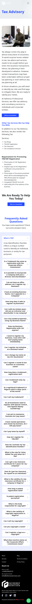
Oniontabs (21, 599)
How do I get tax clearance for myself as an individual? (15, 472)
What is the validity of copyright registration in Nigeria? (15, 513)
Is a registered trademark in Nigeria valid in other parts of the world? (15, 389)
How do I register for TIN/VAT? (15, 438)
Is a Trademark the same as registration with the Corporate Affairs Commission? (15, 264)
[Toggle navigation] (28, 3)
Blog (18, 555)
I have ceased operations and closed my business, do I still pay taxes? (15, 424)
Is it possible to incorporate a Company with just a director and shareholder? (15, 275)
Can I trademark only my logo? (15, 381)
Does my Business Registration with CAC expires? (15, 328)
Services (4, 559)
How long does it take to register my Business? (15, 302)
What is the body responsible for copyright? (15, 505)
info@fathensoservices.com (11, 576)
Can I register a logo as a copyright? (15, 533)
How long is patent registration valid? (15, 489)
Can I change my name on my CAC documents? (15, 356)
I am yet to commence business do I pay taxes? (15, 415)
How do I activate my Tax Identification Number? (15, 446)
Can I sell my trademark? (14, 397)
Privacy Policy (20, 562)
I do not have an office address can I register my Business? (15, 284)
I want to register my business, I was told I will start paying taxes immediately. (15, 339)
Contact (4, 562)
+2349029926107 (7, 571)
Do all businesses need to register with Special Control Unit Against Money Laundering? (15, 406)
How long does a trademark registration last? (15, 373)
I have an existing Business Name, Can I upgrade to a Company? (15, 294)
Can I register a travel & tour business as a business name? (15, 364)
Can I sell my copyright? (13, 521)
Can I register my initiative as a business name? (15, 348)
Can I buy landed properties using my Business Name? (15, 320)
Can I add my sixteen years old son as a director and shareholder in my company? (15, 311)
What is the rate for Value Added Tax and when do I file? (15, 454)
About (3, 555)
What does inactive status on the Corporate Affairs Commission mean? (15, 542)
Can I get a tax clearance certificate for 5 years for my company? (15, 464)
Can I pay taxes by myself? (14, 431)
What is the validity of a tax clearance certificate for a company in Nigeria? (15, 481)
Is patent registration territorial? (15, 497)
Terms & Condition (22, 559)
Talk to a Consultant (10, 115)
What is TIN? (9, 238)
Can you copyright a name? (14, 527)
